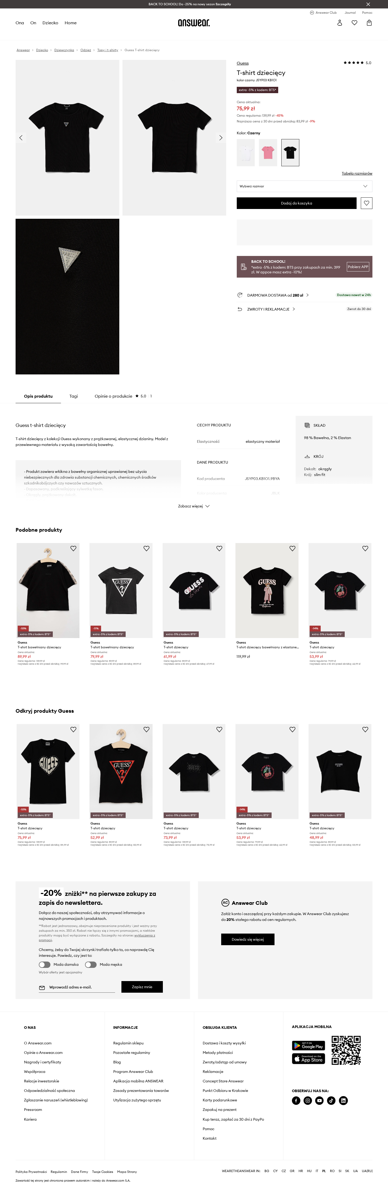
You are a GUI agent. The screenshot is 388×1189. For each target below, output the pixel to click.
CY (275, 1171)
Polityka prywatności (31, 1172)
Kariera (30, 1119)
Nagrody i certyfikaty (42, 1062)
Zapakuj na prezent (219, 1109)
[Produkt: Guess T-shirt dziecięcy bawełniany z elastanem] (266, 590)
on (33, 22)
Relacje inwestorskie (41, 1081)
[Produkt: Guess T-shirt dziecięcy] (120, 771)
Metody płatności (218, 1052)
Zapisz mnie (142, 987)
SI (340, 1171)
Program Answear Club (133, 1071)
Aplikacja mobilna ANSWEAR (138, 1081)
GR (292, 1171)
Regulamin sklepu (128, 1043)
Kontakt (209, 1138)
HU (309, 1171)
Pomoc (208, 1128)
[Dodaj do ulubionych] (366, 203)
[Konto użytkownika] (340, 23)
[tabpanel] (194, 457)
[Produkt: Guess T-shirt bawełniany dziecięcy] (120, 590)
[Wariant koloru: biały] (246, 152)
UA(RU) (367, 1171)
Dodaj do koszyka (296, 203)
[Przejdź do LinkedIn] (343, 1101)
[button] (305, 186)
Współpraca (34, 1071)
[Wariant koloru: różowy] (268, 152)
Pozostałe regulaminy (131, 1052)
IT (317, 1171)
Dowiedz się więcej (248, 939)
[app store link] (308, 1058)
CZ (284, 1171)
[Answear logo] (194, 22)
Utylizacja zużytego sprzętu (137, 1100)
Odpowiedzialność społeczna (49, 1090)
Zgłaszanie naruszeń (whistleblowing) (56, 1100)
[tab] (123, 396)
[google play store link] (308, 1045)
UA (355, 1171)
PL (324, 1171)
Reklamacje (213, 1071)
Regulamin (59, 1172)
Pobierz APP (358, 266)
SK (347, 1171)
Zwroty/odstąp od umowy (225, 1062)
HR (301, 1171)
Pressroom (33, 1109)
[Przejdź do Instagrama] (308, 1100)
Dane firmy (79, 1172)
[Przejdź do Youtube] (319, 1100)
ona (20, 22)
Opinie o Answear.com (43, 1052)
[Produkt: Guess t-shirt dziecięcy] (194, 590)
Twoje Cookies (102, 1172)
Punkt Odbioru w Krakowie (225, 1090)
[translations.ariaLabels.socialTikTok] (331, 1101)
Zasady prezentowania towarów (141, 1090)
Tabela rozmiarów (357, 173)
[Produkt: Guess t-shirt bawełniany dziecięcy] (48, 590)
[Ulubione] (354, 23)
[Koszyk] (369, 23)
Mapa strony (127, 1172)
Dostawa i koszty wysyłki (224, 1043)
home (71, 22)
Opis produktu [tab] (38, 396)
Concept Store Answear (223, 1081)
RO (332, 1171)
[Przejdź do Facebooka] (296, 1100)
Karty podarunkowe (220, 1100)
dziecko (50, 22)
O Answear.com (37, 1043)
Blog (117, 1062)
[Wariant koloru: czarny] (290, 152)
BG (266, 1171)
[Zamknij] (368, 4)
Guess (243, 63)
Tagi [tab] (73, 396)
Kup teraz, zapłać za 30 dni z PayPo (233, 1119)
